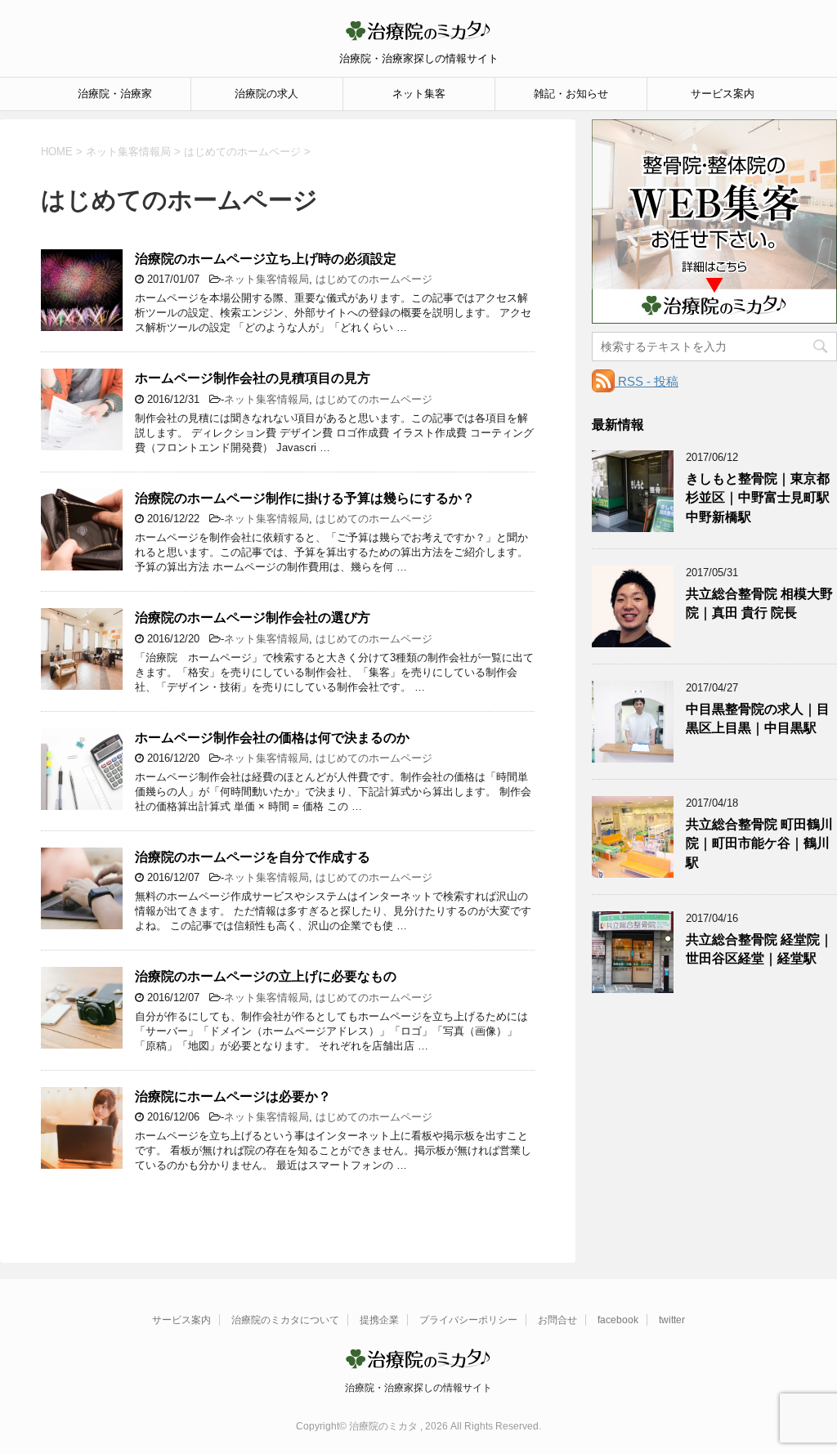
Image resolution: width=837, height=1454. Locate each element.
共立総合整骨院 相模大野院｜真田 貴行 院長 (759, 603)
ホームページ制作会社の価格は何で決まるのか (272, 738)
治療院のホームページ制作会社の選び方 (252, 617)
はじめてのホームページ (374, 279)
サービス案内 (722, 93)
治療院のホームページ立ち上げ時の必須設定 (265, 259)
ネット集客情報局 (266, 279)
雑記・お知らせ (571, 93)
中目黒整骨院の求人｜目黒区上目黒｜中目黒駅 (758, 718)
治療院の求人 (266, 93)
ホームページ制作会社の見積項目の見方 (252, 378)
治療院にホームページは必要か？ (233, 1096)
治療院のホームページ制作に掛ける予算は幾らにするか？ (305, 498)
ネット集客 (418, 93)
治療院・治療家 (115, 93)
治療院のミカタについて (285, 1320)
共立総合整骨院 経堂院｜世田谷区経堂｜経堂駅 (759, 949)
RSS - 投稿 (646, 381)
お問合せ (557, 1320)
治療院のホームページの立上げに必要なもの (265, 976)
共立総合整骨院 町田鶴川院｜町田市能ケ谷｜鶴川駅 (759, 843)
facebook (618, 1320)
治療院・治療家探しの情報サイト (418, 1388)
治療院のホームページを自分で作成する (252, 857)
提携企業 (379, 1320)
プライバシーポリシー (468, 1320)
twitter (672, 1320)
